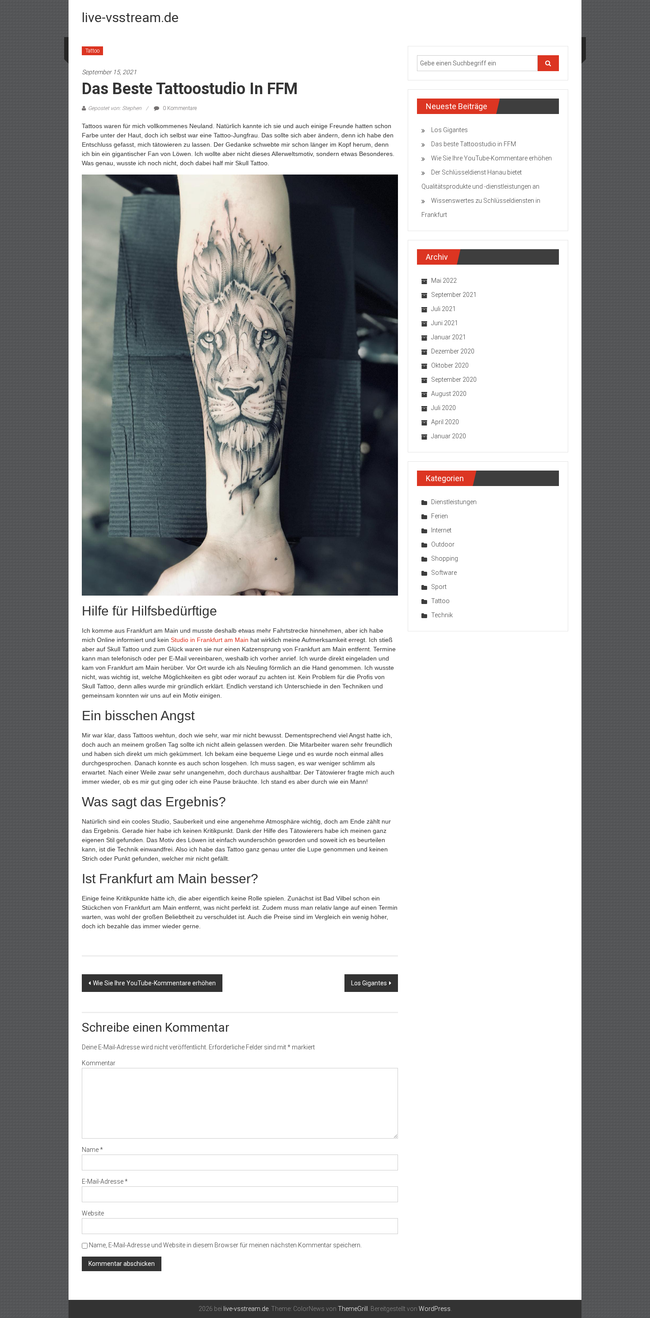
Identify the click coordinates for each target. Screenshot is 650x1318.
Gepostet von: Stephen (114, 108)
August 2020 (448, 393)
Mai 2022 (444, 280)
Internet (441, 530)
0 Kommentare (179, 108)
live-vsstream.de (130, 17)
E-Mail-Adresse (105, 1181)
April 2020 (445, 421)
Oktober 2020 (450, 365)
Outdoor (443, 544)
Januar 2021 (448, 337)
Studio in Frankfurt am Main (210, 639)
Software (444, 572)
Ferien (439, 516)
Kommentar (98, 1063)
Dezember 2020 (452, 351)
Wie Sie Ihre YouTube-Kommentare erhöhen (154, 983)
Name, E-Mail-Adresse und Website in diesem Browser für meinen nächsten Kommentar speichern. (225, 1245)
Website (93, 1213)
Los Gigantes (369, 983)
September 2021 (454, 294)
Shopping (444, 558)
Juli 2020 (443, 407)
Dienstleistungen (454, 501)
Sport (439, 586)
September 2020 (454, 379)
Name (92, 1149)
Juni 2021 (444, 323)
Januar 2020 (448, 436)
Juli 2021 (443, 308)
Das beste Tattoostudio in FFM (473, 144)
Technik (442, 615)
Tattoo (92, 51)
